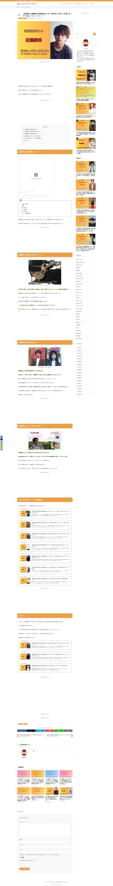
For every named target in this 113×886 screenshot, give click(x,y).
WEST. (78, 286)
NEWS (78, 270)
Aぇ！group (79, 259)
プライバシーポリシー (50, 881)
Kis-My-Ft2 (79, 265)
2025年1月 (79, 383)
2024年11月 (79, 386)
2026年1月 (79, 350)
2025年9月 (79, 361)
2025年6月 (79, 369)
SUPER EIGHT (80, 278)
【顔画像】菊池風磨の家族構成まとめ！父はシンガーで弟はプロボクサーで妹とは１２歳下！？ (50, 512)
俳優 (78, 314)
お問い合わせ (58, 881)
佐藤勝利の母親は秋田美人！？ (32, 133)
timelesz (25, 18)
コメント (21, 822)
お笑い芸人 (79, 303)
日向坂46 (79, 333)
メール (21, 844)
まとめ (26, 140)
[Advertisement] (44, 72)
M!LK (78, 267)
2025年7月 (79, 367)
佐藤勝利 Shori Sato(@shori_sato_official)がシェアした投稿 (36, 195)
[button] (21, 731)
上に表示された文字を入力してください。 (28, 860)
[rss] (93, 0)
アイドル (20, 18)
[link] (34, 751)
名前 (20, 839)
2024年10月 (79, 388)
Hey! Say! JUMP (80, 262)
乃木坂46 (79, 311)
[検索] (95, 0)
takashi (24, 757)
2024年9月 (79, 391)
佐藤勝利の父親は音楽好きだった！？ (33, 131)
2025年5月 (79, 372)
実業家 (78, 324)
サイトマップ (64, 881)
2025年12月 (79, 353)
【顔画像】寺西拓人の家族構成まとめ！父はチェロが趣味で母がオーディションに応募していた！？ (50, 557)
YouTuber (79, 289)
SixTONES (79, 273)
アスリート (79, 297)
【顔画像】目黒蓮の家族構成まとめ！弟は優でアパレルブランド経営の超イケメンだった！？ (50, 666)
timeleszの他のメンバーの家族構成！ (33, 138)
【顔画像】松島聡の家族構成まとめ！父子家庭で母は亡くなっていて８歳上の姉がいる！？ (50, 523)
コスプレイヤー (80, 305)
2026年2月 (79, 347)
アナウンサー (80, 300)
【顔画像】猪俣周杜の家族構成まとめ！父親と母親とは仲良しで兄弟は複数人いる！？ (50, 579)
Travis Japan (80, 284)
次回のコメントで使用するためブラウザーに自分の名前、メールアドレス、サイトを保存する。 (40, 854)
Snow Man (79, 275)
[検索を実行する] (94, 34)
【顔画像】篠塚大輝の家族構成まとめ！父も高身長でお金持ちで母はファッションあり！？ (50, 545)
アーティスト (80, 292)
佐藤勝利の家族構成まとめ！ (31, 129)
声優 (78, 316)
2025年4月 (79, 375)
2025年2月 (79, 380)
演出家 (78, 335)
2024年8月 (79, 394)
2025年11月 (79, 356)
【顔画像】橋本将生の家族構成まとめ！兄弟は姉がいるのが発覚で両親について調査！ (50, 568)
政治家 (78, 330)
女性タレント (80, 322)
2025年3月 (79, 377)
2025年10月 (79, 358)
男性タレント (80, 338)
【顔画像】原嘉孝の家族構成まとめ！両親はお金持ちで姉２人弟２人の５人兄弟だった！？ (50, 534)
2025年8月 (79, 364)
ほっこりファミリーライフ (27, 4)
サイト (20, 849)
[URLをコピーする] (67, 731)
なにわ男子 (79, 308)
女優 (78, 319)
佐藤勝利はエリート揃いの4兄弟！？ (33, 136)
